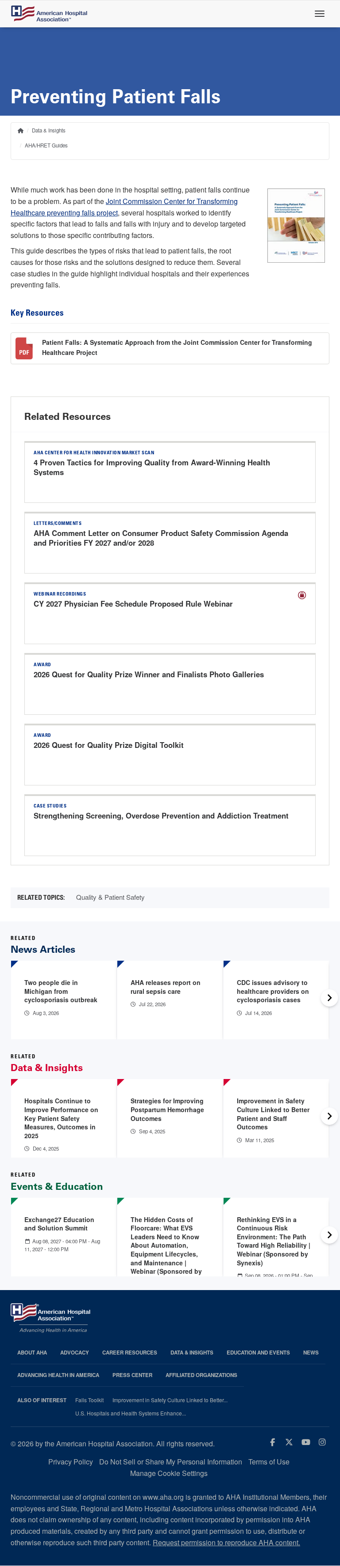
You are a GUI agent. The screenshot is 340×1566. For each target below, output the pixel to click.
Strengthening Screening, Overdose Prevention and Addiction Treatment (161, 815)
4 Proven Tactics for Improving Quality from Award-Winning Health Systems (152, 467)
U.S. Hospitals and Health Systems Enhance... (130, 1413)
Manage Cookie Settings (169, 1473)
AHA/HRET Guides (46, 145)
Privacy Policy (70, 1462)
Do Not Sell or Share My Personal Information (170, 1462)
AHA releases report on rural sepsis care (166, 987)
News (311, 1352)
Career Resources (129, 1352)
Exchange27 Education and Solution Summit (59, 1224)
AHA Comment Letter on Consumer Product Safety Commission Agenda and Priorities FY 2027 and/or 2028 (161, 538)
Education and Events (258, 1352)
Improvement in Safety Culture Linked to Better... (170, 1400)
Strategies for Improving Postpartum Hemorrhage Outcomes (167, 1109)
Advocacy (74, 1352)
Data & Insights (49, 130)
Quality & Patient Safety (110, 897)
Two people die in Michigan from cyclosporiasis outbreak (60, 991)
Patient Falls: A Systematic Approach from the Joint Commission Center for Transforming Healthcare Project (177, 347)
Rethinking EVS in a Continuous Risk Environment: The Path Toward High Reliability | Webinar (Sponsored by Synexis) (273, 1241)
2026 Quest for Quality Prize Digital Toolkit (109, 745)
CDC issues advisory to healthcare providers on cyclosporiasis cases (273, 991)
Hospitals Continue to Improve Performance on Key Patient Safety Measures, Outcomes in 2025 (61, 1118)
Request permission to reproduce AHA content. (226, 1542)
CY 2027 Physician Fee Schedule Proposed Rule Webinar (133, 603)
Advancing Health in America (58, 1375)
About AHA (32, 1352)
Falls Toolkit (89, 1400)
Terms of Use (269, 1462)
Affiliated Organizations (201, 1375)
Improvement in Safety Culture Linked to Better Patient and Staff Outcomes (273, 1113)
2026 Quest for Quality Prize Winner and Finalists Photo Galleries (149, 674)
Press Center (132, 1375)
